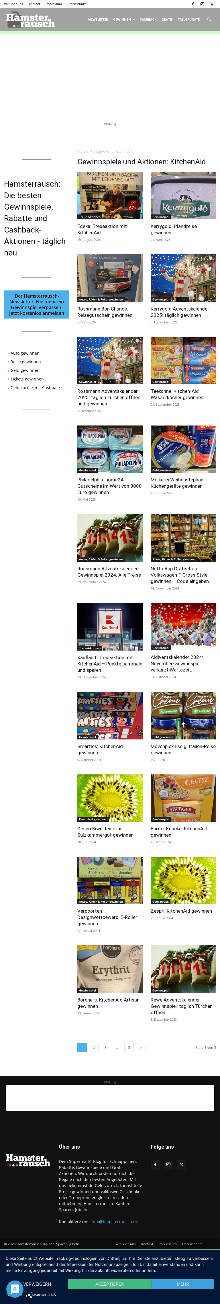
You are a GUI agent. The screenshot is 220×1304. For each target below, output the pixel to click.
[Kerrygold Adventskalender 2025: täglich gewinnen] (183, 278)
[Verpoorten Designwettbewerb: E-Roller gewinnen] (110, 880)
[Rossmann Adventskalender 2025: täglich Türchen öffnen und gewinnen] (110, 360)
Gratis (167, 19)
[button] (209, 19)
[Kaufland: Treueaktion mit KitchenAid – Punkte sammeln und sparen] (110, 627)
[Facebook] (192, 4)
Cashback (148, 19)
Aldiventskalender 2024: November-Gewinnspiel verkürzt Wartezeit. (177, 663)
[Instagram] (202, 4)
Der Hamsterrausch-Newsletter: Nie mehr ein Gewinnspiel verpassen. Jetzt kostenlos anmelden (36, 304)
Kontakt (34, 4)
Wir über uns (13, 4)
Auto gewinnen (25, 353)
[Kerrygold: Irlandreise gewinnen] (183, 195)
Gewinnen (122, 19)
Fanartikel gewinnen (93, 819)
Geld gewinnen (162, 470)
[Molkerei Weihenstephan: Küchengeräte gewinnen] (183, 449)
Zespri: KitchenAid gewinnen (181, 911)
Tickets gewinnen (27, 379)
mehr (183, 1284)
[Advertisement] (110, 74)
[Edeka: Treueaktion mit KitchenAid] (110, 195)
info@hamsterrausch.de (115, 1221)
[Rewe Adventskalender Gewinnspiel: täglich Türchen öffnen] (183, 969)
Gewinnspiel (160, 217)
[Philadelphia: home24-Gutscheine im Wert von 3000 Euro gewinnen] (110, 449)
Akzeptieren (109, 1284)
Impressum (54, 4)
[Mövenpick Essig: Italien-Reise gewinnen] (183, 715)
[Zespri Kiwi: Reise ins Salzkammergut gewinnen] (110, 798)
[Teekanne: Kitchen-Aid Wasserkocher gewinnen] (183, 360)
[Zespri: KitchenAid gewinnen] (183, 880)
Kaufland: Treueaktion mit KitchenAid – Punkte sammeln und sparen (109, 664)
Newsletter (98, 19)
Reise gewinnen (26, 361)
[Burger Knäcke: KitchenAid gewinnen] (183, 798)
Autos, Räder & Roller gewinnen (101, 299)
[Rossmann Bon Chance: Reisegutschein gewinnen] (110, 278)
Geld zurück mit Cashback (35, 387)
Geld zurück (160, 901)
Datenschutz (76, 4)
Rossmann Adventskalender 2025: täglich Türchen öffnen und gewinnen (108, 397)
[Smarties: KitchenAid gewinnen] (110, 715)
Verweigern (37, 1284)
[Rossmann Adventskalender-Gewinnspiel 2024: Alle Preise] (110, 537)
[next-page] (141, 1047)
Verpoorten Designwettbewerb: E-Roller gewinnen (107, 917)
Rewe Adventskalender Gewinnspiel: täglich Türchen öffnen (182, 1006)
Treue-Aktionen (90, 217)
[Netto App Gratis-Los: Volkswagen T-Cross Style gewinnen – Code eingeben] (183, 537)
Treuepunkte (189, 19)
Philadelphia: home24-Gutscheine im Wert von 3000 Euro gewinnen (109, 486)
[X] (211, 4)
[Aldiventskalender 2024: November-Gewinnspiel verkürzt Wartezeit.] (183, 626)
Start (81, 151)
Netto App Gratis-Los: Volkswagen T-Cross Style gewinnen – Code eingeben (180, 575)
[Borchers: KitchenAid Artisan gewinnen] (110, 969)
